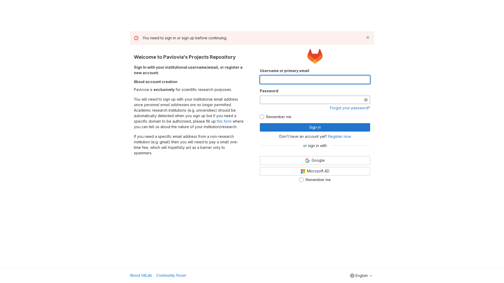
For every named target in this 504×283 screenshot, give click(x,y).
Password (269, 91)
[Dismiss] (368, 37)
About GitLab (141, 275)
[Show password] (366, 100)
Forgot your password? (350, 108)
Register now (339, 136)
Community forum (171, 275)
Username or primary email (284, 70)
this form (224, 121)
